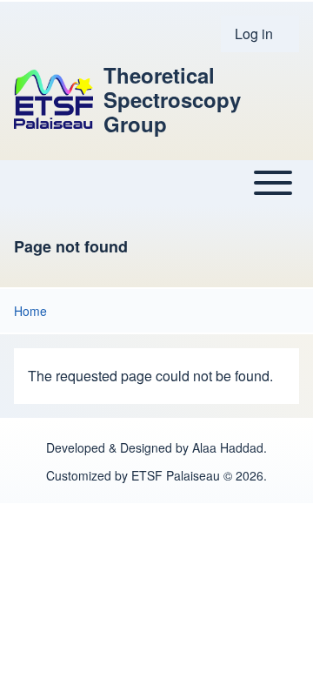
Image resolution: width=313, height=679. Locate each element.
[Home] (53, 99)
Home (30, 310)
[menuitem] (260, 34)
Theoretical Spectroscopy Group (172, 99)
